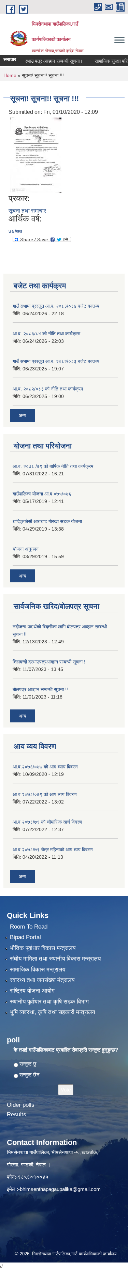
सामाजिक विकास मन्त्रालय (37, 969)
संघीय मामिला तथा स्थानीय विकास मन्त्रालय (55, 958)
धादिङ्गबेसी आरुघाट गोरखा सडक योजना (47, 521)
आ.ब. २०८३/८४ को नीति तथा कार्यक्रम (46, 333)
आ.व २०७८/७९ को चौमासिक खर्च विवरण (47, 822)
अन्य (22, 415)
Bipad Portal (25, 937)
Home (9, 75)
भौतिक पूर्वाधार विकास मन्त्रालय (42, 948)
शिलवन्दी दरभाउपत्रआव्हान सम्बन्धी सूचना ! (49, 661)
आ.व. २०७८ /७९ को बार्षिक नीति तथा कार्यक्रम (53, 466)
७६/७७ (15, 231)
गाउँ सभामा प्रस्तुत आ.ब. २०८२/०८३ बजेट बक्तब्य (56, 361)
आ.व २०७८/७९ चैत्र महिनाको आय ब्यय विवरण (53, 849)
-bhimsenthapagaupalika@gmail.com (59, 1189)
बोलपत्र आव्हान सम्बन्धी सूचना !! (40, 689)
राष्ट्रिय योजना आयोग (32, 991)
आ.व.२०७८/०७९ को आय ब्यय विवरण (45, 794)
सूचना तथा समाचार (27, 211)
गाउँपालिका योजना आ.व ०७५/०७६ (42, 493)
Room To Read (28, 926)
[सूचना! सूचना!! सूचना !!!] (35, 154)
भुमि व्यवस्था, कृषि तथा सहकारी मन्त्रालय (52, 1012)
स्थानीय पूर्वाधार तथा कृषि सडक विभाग (49, 1001)
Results (16, 1114)
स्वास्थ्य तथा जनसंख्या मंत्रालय (42, 980)
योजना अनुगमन (26, 549)
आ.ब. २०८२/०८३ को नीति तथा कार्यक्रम (48, 389)
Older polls (20, 1105)
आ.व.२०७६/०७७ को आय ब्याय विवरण (45, 766)
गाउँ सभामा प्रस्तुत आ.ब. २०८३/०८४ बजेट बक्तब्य (56, 306)
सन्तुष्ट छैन (29, 1074)
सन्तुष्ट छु (28, 1064)
